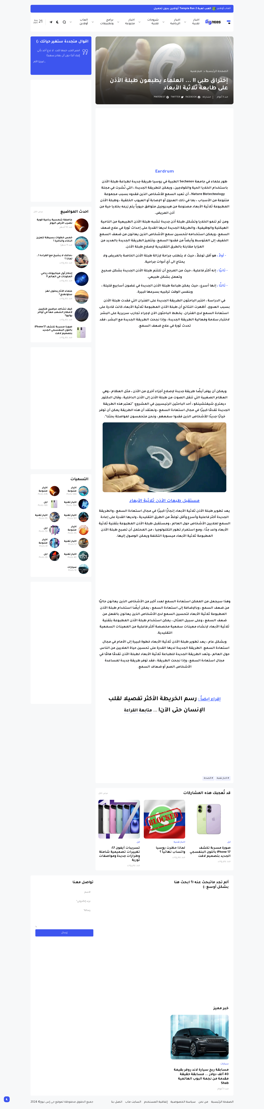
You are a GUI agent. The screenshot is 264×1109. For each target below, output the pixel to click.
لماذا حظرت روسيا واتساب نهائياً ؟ (170, 850)
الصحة (207, 778)
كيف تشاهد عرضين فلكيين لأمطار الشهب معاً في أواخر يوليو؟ (55, 312)
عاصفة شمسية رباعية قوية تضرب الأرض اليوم (54, 222)
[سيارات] (83, 569)
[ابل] (54, 504)
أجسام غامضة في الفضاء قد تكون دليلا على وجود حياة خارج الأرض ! (169, 8)
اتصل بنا (116, 1102)
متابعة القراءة (138, 711)
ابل (229, 842)
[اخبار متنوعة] (83, 491)
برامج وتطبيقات (106, 22)
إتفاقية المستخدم (156, 1102)
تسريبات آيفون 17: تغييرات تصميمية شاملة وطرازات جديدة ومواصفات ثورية (119, 854)
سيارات (72, 567)
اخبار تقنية (195, 22)
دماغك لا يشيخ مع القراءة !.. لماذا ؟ (54, 257)
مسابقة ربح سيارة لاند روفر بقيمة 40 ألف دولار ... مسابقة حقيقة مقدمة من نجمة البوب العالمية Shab (201, 1076)
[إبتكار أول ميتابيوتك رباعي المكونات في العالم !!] (82, 279)
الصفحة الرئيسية (217, 71)
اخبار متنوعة (130, 22)
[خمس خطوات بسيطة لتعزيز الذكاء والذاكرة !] (82, 243)
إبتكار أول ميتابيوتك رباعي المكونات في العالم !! (56, 275)
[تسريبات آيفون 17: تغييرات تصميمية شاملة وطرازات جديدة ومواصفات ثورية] (119, 819)
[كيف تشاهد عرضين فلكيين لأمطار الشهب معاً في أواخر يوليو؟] (82, 315)
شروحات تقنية (152, 22)
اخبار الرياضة (175, 22)
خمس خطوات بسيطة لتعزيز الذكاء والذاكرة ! (54, 239)
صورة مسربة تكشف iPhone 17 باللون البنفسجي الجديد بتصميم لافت (210, 852)
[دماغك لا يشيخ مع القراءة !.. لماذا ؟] (82, 261)
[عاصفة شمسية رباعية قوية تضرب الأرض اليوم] (82, 225)
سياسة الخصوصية (183, 1102)
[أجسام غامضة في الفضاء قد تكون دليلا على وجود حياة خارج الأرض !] (215, 9)
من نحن (203, 1102)
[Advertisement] (164, 138)
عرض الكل (103, 793)
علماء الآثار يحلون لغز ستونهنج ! (58, 293)
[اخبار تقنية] (83, 504)
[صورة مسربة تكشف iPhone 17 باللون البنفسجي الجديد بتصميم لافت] (210, 819)
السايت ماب (133, 1102)
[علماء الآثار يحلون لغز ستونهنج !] (82, 297)
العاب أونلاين (84, 22)
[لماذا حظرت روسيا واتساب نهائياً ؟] (164, 819)
